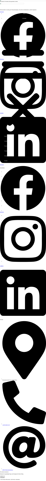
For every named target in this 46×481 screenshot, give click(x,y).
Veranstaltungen (24, 27)
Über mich (24, 22)
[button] (23, 86)
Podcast (24, 32)
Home (24, 13)
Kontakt (24, 37)
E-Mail (1, 476)
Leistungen (24, 18)
